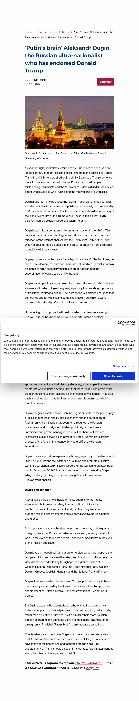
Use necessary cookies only (68, 376)
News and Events (47, 32)
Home (28, 32)
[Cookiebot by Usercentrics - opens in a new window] (120, 323)
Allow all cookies (113, 376)
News (65, 32)
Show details (120, 366)
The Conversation (89, 663)
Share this (106, 81)
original (92, 668)
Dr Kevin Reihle (34, 153)
